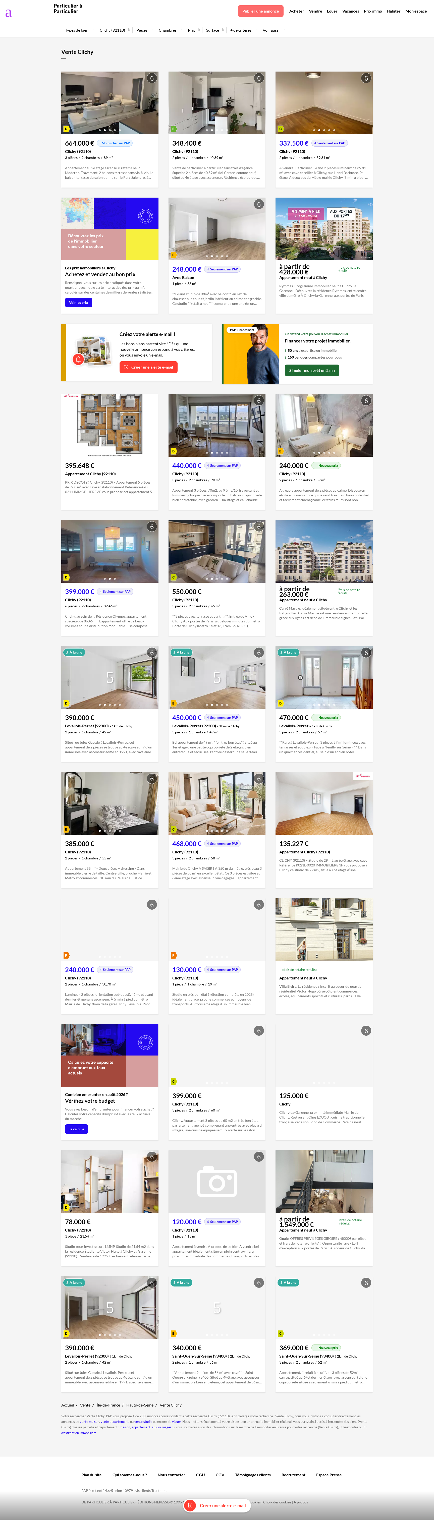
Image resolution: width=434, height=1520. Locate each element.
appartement (141, 1427)
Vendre (315, 11)
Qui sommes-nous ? (130, 1474)
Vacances (350, 11)
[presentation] (66, 104)
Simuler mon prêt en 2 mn (312, 370)
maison (125, 1427)
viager (176, 1422)
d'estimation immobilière (78, 1433)
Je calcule (76, 1129)
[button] (99, 128)
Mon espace (416, 11)
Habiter (394, 11)
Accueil (67, 1404)
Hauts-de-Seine (139, 1404)
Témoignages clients (253, 1474)
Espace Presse (329, 1474)
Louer (332, 11)
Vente (85, 1404)
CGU (200, 1474)
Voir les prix (78, 302)
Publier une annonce (260, 11)
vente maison (89, 1422)
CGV (220, 1474)
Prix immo (373, 11)
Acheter (296, 11)
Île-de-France (108, 1404)
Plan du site (91, 1474)
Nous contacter (171, 1474)
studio (156, 1427)
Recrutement (293, 1474)
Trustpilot (159, 1490)
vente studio (143, 1422)
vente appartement (115, 1422)
